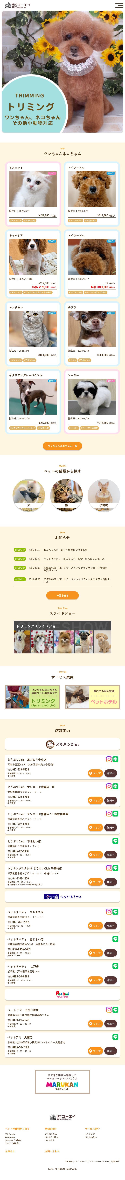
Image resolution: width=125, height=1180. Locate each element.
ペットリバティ (52, 1137)
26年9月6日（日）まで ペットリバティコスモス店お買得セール (77, 580)
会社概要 (69, 1162)
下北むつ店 (30, 220)
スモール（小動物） (14, 1140)
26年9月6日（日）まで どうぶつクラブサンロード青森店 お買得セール (77, 569)
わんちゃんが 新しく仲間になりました (66, 550)
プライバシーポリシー (99, 1162)
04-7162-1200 (20, 878)
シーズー (74, 428)
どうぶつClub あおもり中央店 (38, 292)
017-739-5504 (20, 769)
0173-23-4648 (20, 1020)
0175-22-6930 (20, 851)
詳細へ (111, 773)
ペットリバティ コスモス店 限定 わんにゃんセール (74, 558)
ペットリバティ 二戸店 (96, 292)
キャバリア (16, 292)
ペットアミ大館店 (90, 428)
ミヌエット (16, 220)
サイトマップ (81, 1162)
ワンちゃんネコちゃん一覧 (62, 446)
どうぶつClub (51, 1134)
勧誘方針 (115, 1162)
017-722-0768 (20, 796)
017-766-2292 (20, 922)
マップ (97, 773)
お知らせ (10, 1151)
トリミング (90, 1134)
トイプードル (76, 220)
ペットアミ (50, 1140)
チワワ (73, 360)
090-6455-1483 (21, 949)
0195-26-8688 (20, 976)
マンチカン (16, 360)
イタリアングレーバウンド (23, 428)
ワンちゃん (10, 1134)
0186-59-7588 (20, 1047)
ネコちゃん (10, 1137)
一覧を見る (62, 595)
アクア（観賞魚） (13, 1143)
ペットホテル (91, 1137)
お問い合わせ (52, 1151)
